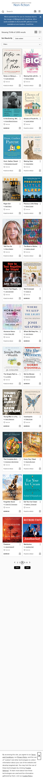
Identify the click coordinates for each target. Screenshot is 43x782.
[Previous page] (15, 562)
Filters (5, 44)
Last (27, 567)
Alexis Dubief (29, 206)
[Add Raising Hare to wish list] (40, 170)
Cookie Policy (27, 776)
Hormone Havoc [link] (9, 332)
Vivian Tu (28, 292)
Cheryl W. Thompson (11, 504)
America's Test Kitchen (11, 462)
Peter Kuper (29, 419)
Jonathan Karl (30, 547)
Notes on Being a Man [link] (11, 76)
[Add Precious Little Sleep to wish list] (40, 213)
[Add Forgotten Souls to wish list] (19, 511)
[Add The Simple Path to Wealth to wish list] (19, 383)
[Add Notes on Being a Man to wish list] (19, 85)
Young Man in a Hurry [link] (11, 417)
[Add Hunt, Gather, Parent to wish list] (19, 170)
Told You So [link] (8, 246)
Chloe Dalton (29, 164)
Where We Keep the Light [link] (31, 332)
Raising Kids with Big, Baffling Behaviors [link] (31, 76)
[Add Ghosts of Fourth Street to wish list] (40, 128)
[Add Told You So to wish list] (19, 256)
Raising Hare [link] (28, 161)
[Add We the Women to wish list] (40, 383)
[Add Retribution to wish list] (40, 554)
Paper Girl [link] (7, 204)
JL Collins (8, 377)
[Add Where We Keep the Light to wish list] (40, 341)
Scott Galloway (9, 79)
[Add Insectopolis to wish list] (40, 426)
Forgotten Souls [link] (9, 502)
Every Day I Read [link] (30, 459)
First (17, 567)
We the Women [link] (29, 374)
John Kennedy (9, 292)
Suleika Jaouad (30, 249)
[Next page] (29, 562)
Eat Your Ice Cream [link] (30, 502)
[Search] (3, 11)
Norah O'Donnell (30, 377)
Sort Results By (7, 38)
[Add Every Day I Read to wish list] (40, 469)
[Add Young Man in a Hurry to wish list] (19, 426)
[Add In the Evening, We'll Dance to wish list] (19, 128)
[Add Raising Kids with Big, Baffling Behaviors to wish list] (40, 85)
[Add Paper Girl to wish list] (19, 213)
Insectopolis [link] (28, 417)
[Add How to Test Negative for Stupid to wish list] (19, 298)
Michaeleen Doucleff (11, 164)
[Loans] (35, 11)
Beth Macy (8, 206)
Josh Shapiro (29, 334)
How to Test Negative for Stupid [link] (11, 289)
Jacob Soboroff (9, 547)
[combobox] (17, 11)
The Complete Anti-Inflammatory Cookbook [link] (11, 459)
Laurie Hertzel (30, 121)
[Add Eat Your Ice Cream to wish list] (40, 511)
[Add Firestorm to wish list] (19, 554)
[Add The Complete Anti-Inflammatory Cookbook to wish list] (19, 469)
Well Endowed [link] (29, 289)
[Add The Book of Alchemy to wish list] (40, 256)
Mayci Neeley (9, 249)
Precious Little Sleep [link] (31, 204)
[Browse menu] (39, 11)
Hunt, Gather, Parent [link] (11, 161)
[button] (36, 33)
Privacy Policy (22, 757)
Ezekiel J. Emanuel (31, 504)
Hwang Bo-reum (30, 462)
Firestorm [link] (7, 544)
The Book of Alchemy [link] (31, 246)
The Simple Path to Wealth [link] (11, 374)
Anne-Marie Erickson (11, 121)
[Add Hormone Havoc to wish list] (19, 341)
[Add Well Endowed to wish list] (40, 298)
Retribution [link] (28, 544)
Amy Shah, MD (9, 334)
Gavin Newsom (9, 419)
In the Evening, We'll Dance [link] (11, 119)
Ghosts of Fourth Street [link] (31, 119)
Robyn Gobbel (30, 79)
